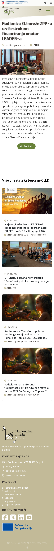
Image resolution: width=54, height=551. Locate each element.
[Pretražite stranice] (40, 11)
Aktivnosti (9, 491)
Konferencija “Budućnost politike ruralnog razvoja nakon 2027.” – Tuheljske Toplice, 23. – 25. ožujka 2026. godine (24, 334)
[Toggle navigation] (48, 10)
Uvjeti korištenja (12, 504)
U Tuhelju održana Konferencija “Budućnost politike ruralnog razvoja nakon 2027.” (26, 281)
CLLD (36, 45)
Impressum (10, 501)
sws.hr (27, 547)
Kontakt (8, 497)
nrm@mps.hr (13, 466)
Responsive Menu (45, 3)
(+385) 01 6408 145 (16, 471)
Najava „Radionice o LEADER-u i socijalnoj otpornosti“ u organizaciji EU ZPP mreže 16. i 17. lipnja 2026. (25, 228)
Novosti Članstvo (13, 494)
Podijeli (28, 146)
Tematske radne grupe (16, 487)
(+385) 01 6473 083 (15, 475)
